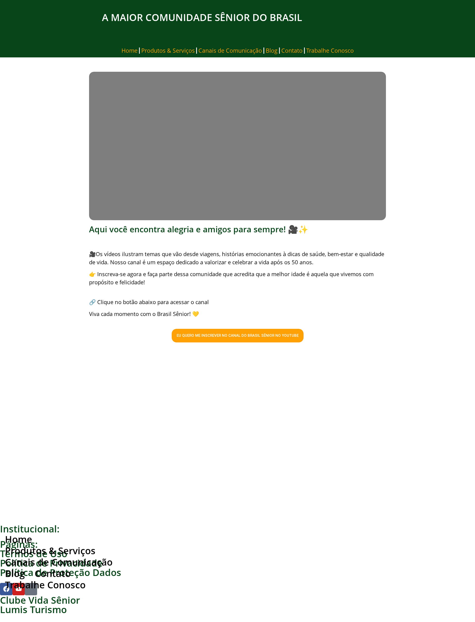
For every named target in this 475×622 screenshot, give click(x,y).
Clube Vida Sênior (40, 600)
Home (129, 50)
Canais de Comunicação (230, 50)
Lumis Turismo (33, 609)
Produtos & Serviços (168, 50)
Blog (272, 50)
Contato (292, 50)
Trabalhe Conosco (330, 50)
